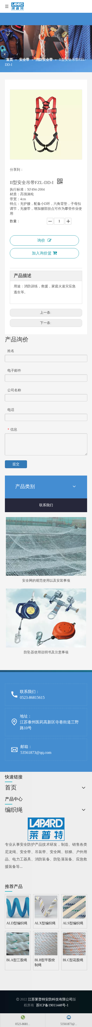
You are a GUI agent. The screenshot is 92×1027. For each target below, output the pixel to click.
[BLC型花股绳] (74, 943)
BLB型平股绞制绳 (45, 962)
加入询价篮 (42, 253)
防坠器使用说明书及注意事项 (46, 652)
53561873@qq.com (35, 752)
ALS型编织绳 (73, 923)
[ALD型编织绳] (17, 907)
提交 (16, 464)
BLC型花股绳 (73, 960)
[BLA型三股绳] (17, 943)
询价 (41, 240)
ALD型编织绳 (16, 923)
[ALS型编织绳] (74, 907)
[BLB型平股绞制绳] (46, 943)
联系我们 (46, 505)
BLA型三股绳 (16, 960)
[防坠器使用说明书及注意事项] (46, 618)
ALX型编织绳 (45, 923)
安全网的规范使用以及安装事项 (46, 580)
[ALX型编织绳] (46, 907)
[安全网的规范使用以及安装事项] (46, 546)
